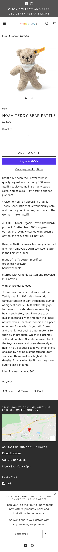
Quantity (7, 129)
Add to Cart (29, 152)
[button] (29, 68)
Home (4, 36)
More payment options (29, 169)
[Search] (47, 24)
